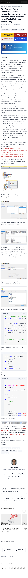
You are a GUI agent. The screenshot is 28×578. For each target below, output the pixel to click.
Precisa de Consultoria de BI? (8, 35)
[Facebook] (18, 476)
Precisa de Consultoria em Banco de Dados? (8, 39)
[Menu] (25, 2)
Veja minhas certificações (15, 479)
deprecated (13, 450)
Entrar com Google (9, 550)
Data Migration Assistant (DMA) (18, 434)
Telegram (15, 473)
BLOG (2, 6)
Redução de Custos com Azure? (21, 39)
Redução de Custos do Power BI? (21, 35)
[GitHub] (9, 476)
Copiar (24, 313)
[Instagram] (15, 476)
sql (20, 450)
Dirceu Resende (5, 2)
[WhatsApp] (17, 568)
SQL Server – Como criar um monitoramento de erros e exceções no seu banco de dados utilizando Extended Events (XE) (14, 150)
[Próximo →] (25, 512)
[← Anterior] (22, 512)
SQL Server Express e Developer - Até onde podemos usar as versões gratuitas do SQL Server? (14, 498)
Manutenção (14, 6)
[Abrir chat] (22, 2)
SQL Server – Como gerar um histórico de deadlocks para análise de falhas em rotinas (12, 155)
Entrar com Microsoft (20, 550)
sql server (5, 453)
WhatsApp (8, 473)
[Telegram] (20, 568)
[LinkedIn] (19, 474)
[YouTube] (22, 474)
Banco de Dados (7, 6)
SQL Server (19, 6)
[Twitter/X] (12, 476)
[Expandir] (19, 379)
